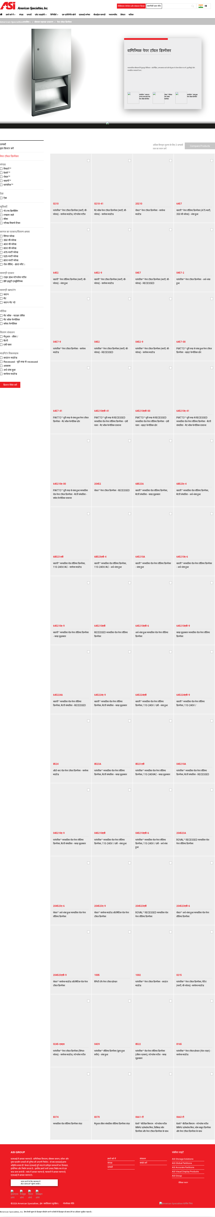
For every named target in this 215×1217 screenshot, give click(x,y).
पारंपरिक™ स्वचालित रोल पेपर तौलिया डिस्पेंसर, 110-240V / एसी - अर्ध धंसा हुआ (151, 843)
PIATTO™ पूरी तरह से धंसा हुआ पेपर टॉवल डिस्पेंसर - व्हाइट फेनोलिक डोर (194, 350)
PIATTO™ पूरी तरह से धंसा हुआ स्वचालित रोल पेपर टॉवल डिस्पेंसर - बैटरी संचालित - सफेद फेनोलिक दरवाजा (70, 494)
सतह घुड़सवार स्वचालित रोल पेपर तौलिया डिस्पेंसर (193, 634)
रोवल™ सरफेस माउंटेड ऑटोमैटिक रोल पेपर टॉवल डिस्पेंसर (111, 914)
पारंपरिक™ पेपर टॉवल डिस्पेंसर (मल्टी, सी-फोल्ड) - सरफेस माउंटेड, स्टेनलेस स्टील (70, 212)
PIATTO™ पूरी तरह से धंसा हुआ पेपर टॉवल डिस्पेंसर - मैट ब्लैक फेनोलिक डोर (71, 419)
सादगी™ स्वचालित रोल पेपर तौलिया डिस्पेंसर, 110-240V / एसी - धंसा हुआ (151, 703)
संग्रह (21, 14)
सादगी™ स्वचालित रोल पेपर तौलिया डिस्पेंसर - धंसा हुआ (153, 565)
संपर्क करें (143, 1163)
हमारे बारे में (10, 14)
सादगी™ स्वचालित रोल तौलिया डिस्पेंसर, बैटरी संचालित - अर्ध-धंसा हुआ (192, 492)
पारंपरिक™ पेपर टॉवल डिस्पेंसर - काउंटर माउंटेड (151, 983)
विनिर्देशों (53, 14)
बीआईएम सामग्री (99, 14)
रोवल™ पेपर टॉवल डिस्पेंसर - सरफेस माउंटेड (150, 212)
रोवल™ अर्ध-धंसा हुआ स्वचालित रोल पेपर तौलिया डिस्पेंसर (69, 914)
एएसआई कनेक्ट (84, 14)
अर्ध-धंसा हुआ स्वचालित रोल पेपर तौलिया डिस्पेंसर (151, 634)
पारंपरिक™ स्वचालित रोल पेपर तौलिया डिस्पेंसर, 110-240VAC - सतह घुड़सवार (152, 772)
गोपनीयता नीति (68, 1203)
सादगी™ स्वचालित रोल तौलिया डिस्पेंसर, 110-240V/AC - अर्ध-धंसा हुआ (110, 565)
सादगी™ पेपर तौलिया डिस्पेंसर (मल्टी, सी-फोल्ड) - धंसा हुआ (69, 281)
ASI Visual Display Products (185, 1171)
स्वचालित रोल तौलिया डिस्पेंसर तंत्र (67, 1123)
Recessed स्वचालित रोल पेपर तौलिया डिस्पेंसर (111, 634)
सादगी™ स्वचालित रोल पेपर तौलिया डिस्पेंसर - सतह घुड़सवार (71, 634)
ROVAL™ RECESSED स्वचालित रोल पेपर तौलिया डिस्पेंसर (192, 841)
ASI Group (177, 1175)
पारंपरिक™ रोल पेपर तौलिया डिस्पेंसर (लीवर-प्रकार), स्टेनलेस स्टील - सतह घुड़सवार (150, 1054)
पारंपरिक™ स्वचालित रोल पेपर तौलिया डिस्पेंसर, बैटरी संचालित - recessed (192, 772)
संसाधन (143, 1158)
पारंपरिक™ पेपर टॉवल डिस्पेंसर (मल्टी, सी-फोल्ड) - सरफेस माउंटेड (152, 350)
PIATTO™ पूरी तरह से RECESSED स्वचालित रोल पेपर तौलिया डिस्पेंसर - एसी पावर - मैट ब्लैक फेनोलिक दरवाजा (111, 421)
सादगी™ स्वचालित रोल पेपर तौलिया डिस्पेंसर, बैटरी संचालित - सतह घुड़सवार (110, 703)
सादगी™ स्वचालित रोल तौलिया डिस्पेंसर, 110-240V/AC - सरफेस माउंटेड (69, 565)
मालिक (131, 14)
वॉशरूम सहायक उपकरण (43, 22)
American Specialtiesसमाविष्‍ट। (15, 22)
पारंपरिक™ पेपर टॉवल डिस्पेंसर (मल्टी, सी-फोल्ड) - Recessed (152, 281)
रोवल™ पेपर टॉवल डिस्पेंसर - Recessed (112, 490)
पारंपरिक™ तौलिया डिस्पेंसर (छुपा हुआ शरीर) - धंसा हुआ (109, 1052)
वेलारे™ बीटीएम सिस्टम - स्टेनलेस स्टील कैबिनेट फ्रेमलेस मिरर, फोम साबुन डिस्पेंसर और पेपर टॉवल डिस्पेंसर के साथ (193, 1127)
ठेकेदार (122, 14)
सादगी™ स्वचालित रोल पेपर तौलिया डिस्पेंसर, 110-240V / (190, 703)
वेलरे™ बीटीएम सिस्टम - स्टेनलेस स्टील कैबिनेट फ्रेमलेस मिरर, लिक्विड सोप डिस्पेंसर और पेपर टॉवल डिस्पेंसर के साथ (151, 1127)
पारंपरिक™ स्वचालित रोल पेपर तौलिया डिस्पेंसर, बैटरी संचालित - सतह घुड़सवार (110, 772)
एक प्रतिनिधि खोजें (69, 14)
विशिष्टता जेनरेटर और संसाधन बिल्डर (131, 6)
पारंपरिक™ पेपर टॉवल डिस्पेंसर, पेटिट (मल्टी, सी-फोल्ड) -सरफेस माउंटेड (191, 983)
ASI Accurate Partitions (183, 1167)
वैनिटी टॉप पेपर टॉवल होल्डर (105, 981)
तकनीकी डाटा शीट (154, 6)
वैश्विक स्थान (183, 1182)
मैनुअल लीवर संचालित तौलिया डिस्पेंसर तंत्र (112, 1123)
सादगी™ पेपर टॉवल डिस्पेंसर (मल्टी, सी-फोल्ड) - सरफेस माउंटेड (110, 281)
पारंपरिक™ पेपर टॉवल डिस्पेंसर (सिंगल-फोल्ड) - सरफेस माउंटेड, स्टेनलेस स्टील (69, 1052)
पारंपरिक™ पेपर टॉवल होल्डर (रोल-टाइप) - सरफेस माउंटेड (193, 1052)
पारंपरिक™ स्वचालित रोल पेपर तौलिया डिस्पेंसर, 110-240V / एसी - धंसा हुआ (110, 841)
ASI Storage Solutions (182, 1159)
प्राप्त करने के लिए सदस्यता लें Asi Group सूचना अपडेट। (31, 1182)
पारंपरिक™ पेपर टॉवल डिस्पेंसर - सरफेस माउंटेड (69, 350)
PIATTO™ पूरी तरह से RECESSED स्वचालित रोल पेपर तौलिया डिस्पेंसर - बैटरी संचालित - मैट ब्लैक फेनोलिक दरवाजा (193, 421)
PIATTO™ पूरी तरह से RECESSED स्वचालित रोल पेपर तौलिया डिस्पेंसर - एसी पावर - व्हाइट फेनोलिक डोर (152, 421)
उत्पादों (29, 14)
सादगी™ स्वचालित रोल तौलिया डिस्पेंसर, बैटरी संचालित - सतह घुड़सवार (151, 492)
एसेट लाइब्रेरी (40, 14)
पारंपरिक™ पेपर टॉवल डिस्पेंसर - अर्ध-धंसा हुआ (193, 281)
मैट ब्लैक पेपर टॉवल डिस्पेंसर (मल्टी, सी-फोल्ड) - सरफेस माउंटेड (110, 212)
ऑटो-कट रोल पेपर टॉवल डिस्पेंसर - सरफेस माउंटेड (70, 772)
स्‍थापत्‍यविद (113, 14)
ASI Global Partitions (182, 1163)
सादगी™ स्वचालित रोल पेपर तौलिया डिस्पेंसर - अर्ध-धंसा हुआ (194, 565)
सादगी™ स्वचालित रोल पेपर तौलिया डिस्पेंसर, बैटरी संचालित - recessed (69, 703)
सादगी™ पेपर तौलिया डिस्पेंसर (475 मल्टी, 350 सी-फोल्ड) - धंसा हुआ (193, 212)
